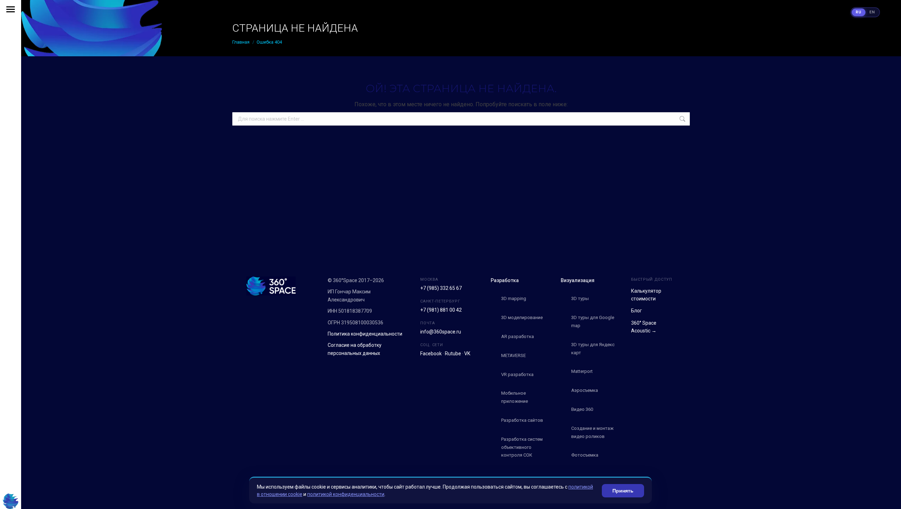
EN (872, 12)
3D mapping (513, 298)
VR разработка (517, 374)
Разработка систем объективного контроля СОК (522, 447)
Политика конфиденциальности (365, 334)
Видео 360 (582, 409)
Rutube (453, 353)
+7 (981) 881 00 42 (441, 310)
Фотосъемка (584, 455)
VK (467, 353)
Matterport (582, 371)
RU (859, 12)
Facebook (431, 353)
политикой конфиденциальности (345, 494)
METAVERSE (513, 355)
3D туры (580, 298)
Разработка (505, 280)
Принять (623, 491)
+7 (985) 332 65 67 (441, 288)
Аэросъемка (584, 390)
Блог (636, 310)
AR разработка (517, 336)
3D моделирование (522, 317)
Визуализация (577, 280)
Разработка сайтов (522, 420)
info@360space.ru (440, 332)
